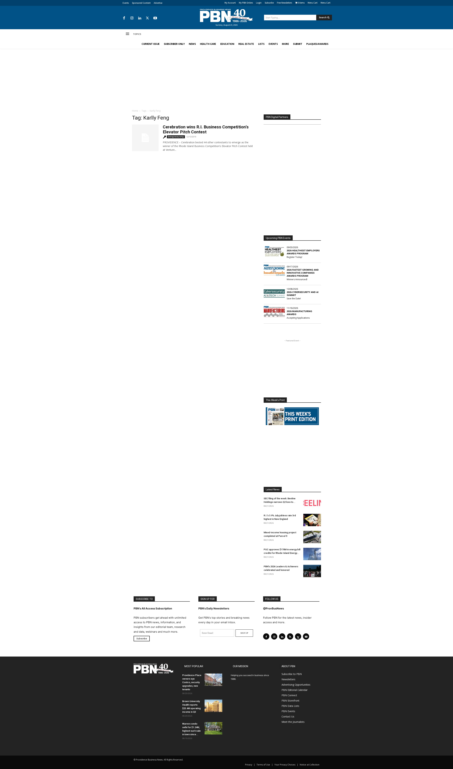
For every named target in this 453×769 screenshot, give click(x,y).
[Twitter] (147, 18)
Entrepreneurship (176, 136)
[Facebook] (124, 18)
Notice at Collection (309, 764)
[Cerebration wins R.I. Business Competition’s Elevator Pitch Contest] (145, 138)
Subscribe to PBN (292, 674)
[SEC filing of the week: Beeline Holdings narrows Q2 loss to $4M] (312, 503)
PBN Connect (289, 695)
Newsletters (288, 679)
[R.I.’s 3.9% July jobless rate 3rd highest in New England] (312, 520)
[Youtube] (155, 18)
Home (135, 110)
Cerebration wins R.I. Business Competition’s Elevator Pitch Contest (206, 129)
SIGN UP (244, 633)
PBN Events (288, 711)
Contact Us (288, 716)
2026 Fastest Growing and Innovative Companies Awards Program (303, 272)
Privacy (248, 764)
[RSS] (290, 636)
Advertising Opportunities (296, 684)
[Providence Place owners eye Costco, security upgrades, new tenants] (213, 680)
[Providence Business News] (226, 15)
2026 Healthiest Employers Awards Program (303, 252)
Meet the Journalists (293, 721)
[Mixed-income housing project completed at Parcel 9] (312, 537)
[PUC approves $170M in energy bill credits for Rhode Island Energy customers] (312, 554)
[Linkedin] (140, 18)
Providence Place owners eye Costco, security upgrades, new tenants (191, 682)
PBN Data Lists (290, 706)
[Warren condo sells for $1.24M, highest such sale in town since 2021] (213, 728)
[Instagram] (132, 18)
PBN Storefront (290, 700)
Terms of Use (263, 764)
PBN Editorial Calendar (295, 690)
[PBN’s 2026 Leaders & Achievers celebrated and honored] (312, 571)
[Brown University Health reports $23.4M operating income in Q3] (213, 706)
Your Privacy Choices (284, 764)
